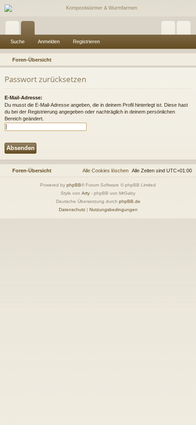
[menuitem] (188, 60)
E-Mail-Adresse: (23, 97)
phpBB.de (129, 201)
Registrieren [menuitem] (186, 30)
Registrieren (86, 41)
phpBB (74, 184)
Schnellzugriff (14, 30)
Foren (30, 30)
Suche (17, 41)
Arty (86, 193)
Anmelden (49, 41)
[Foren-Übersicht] (98, 8)
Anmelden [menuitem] (170, 30)
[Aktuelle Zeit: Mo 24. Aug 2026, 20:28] (176, 60)
